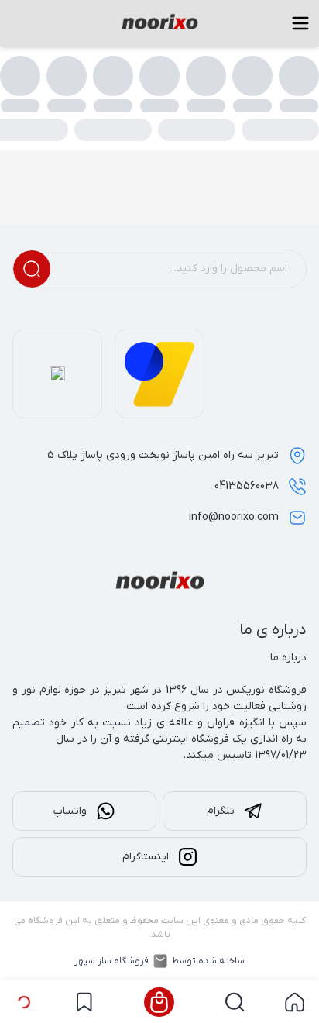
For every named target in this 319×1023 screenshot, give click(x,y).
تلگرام (221, 811)
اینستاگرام (145, 856)
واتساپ (70, 811)
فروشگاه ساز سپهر (111, 961)
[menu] (300, 23)
